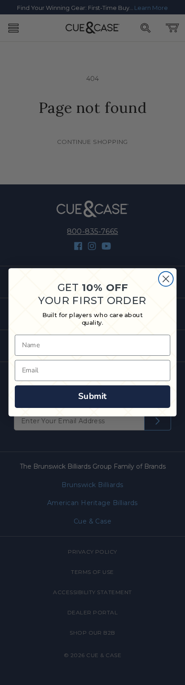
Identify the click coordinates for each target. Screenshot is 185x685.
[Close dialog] (166, 279)
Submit (92, 396)
